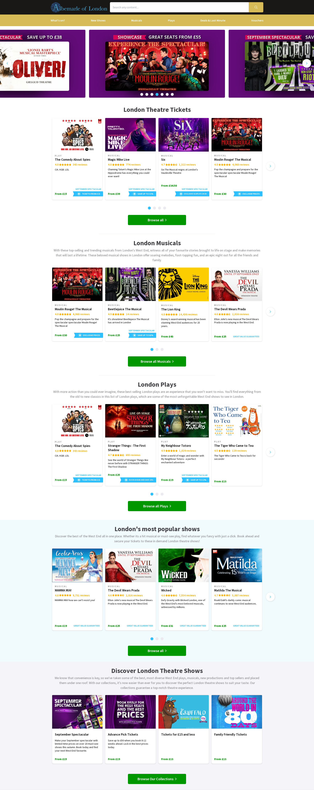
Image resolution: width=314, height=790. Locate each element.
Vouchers (257, 20)
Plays (171, 20)
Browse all (156, 220)
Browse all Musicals (155, 361)
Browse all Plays (155, 506)
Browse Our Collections (155, 779)
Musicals (136, 20)
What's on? (58, 20)
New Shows (98, 20)
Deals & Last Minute (212, 20)
